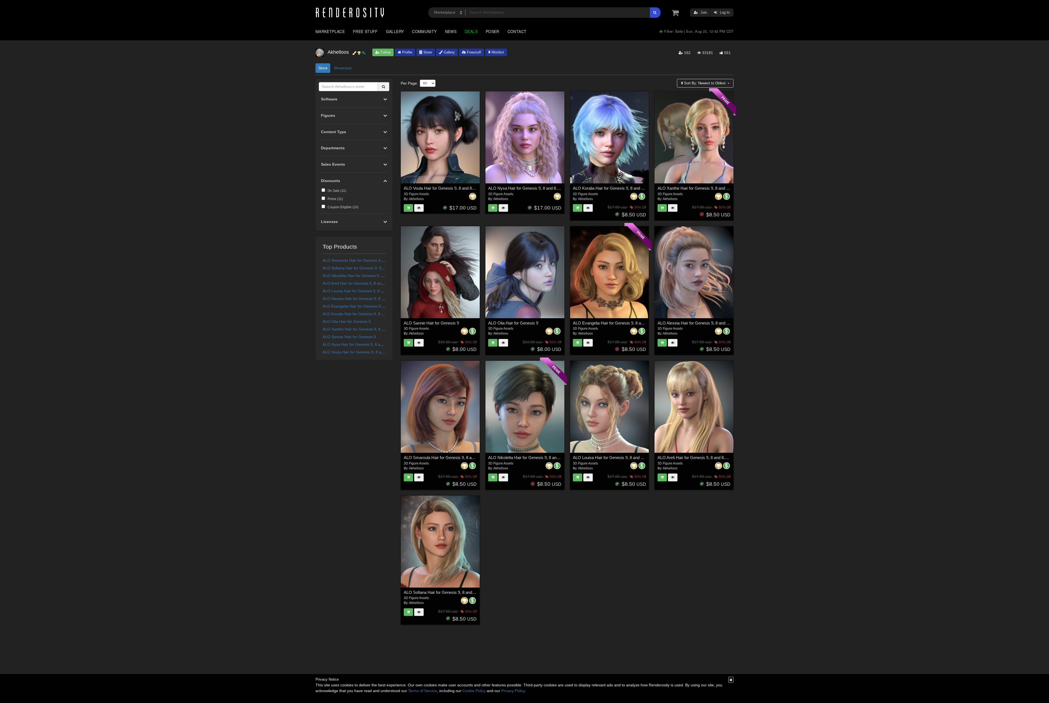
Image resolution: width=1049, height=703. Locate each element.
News (450, 31)
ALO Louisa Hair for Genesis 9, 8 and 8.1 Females (366, 291)
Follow (385, 52)
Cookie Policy (474, 691)
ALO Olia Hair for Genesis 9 (347, 321)
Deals (471, 31)
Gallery (395, 31)
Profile (406, 52)
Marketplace (330, 31)
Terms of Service (422, 691)
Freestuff (473, 52)
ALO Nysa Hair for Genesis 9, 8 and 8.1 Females (365, 344)
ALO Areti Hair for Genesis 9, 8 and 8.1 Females (364, 283)
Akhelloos (416, 199)
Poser (492, 31)
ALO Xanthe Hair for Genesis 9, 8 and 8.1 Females (367, 329)
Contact (517, 31)
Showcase (343, 68)
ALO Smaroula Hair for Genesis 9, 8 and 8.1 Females (369, 260)
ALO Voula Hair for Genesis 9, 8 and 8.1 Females (365, 352)
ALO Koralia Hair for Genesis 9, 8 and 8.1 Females (367, 314)
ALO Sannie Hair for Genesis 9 (349, 337)
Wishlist (497, 52)
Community (424, 31)
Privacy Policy (513, 691)
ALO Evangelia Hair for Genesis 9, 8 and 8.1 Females (369, 306)
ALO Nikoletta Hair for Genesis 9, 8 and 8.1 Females (368, 275)
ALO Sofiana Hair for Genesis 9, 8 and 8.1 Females (367, 268)
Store (427, 52)
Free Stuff (365, 31)
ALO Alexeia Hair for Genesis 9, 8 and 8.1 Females (367, 298)
